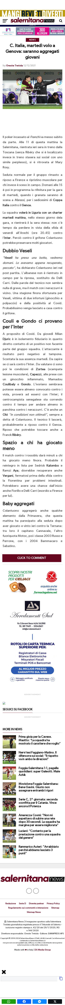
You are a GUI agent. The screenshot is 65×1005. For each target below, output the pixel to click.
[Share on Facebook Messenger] (39, 1001)
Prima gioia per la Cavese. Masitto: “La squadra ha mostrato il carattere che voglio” (40, 740)
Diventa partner (36, 904)
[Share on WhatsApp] (9, 1001)
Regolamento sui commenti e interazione (28, 908)
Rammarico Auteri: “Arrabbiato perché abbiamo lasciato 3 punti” (39, 850)
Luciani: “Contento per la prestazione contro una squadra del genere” (39, 834)
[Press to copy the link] (61, 980)
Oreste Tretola (14, 65)
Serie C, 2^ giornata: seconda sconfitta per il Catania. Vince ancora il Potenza (38, 803)
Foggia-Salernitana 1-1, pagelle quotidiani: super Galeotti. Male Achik (39, 771)
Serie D (22, 904)
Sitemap (55, 908)
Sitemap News (34, 912)
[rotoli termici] (33, 683)
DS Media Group (43, 950)
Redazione (11, 904)
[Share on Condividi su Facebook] (24, 1001)
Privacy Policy (53, 904)
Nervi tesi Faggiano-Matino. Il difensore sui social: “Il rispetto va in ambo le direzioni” (38, 756)
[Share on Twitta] (55, 1001)
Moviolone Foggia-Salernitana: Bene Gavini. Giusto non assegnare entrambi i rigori (38, 787)
